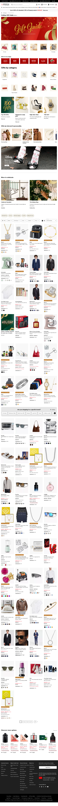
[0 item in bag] (56, 4)
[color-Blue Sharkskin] (30, 281)
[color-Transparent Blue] (23, 503)
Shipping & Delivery (4, 775)
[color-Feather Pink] (45, 340)
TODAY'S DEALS (5, 1)
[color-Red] (5, 565)
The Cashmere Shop (37, 141)
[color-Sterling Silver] (45, 658)
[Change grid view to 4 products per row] (42, 221)
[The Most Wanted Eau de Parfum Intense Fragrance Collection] (5, 738)
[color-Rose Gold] (5, 252)
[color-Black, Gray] (20, 655)
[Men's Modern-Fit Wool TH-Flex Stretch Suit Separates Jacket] (36, 263)
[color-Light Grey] (34, 281)
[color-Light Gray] (36, 310)
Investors (30, 771)
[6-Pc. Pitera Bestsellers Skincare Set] (36, 669)
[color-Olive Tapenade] (50, 443)
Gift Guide (5, 12)
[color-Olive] (5, 503)
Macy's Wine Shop (23, 775)
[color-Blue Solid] (34, 310)
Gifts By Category (17, 215)
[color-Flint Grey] (2, 503)
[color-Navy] (38, 281)
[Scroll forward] (55, 413)
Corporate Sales (32, 767)
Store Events (22, 781)
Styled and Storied (32, 784)
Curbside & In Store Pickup (24, 765)
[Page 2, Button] (37, 721)
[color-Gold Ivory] (4, 535)
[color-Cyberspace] (2, 404)
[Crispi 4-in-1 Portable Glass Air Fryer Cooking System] (7, 384)
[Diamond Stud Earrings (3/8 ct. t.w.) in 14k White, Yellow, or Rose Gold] (21, 232)
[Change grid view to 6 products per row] (44, 220)
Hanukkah (3, 207)
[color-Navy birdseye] (32, 656)
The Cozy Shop (4, 141)
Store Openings (22, 783)
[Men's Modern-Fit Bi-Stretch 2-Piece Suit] (36, 638)
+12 (11, 280)
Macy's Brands (22, 773)
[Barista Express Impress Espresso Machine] (50, 426)
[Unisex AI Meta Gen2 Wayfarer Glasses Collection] (21, 638)
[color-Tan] (36, 281)
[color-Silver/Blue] (50, 627)
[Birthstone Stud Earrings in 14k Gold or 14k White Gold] (7, 575)
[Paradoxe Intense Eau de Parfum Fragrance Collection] (15, 738)
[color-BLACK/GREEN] (2, 687)
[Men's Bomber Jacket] (7, 485)
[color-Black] (52, 281)
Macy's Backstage (23, 771)
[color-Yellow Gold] (2, 252)
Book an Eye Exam (23, 785)
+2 (39, 281)
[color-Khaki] (7, 503)
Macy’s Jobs (31, 776)
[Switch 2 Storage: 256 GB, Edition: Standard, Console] (21, 322)
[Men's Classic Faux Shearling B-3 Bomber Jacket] (21, 607)
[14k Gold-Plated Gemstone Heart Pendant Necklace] (7, 515)
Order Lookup (3, 769)
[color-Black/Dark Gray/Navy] (16, 533)
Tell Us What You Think (23, 787)
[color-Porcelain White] (5, 280)
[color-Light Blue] (52, 595)
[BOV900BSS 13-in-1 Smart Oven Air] (7, 426)
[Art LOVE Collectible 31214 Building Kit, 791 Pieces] (50, 546)
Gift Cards (12, 770)
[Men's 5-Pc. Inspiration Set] (36, 546)
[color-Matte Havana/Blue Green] (18, 443)
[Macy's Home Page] (5, 4)
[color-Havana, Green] (21, 503)
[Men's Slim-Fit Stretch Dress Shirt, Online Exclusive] (50, 575)
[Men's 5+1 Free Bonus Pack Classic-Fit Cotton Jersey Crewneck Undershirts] (7, 292)
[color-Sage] (5, 404)
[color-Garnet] (7, 596)
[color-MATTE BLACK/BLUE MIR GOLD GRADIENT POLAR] (48, 533)
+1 (39, 310)
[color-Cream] (9, 565)
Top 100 (23, 215)
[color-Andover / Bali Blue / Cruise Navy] (36, 622)
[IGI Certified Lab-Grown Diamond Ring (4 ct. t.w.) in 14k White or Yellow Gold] (50, 292)
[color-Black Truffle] (48, 443)
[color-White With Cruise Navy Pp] (2, 310)
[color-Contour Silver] (9, 280)
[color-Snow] (2, 624)
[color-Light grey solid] (34, 656)
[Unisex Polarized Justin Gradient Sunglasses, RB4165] (21, 485)
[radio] (2, 252)
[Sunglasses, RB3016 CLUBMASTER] (7, 669)
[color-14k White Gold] (45, 373)
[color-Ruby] (2, 596)
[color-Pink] (50, 595)
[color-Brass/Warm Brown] (30, 444)
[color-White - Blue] (36, 592)
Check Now (52, 779)
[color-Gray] (4, 372)
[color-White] (46, 340)
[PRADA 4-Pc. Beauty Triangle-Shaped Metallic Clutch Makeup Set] (21, 351)
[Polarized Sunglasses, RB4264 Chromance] (50, 515)
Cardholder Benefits (14, 768)
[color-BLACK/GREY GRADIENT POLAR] (18, 503)
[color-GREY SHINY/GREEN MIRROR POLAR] (50, 533)
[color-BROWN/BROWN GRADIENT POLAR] (16, 503)
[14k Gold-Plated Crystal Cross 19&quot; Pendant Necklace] (36, 455)
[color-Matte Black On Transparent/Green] (23, 443)
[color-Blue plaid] (30, 656)
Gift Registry (22, 789)
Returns (2, 773)
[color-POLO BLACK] (4, 310)
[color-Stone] (4, 404)
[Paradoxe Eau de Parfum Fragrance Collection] (24, 738)
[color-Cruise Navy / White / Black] (38, 622)
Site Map (30, 780)
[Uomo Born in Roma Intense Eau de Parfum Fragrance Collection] (53, 738)
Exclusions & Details (46, 779)
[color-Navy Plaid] (7, 656)
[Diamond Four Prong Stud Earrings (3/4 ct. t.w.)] (50, 351)
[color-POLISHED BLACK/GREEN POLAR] (20, 443)
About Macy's (31, 765)
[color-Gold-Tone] (18, 404)
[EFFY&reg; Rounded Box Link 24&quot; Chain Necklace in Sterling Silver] (36, 515)
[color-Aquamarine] (4, 596)
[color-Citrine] (52, 627)
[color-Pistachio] (2, 280)
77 (35, 721)
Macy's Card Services (14, 774)
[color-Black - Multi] (32, 592)
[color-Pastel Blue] (7, 565)
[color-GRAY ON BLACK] (5, 687)
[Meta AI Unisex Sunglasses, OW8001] (36, 575)
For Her (10, 215)
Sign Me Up (48, 767)
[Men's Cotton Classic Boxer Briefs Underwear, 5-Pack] (21, 515)
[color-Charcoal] (32, 281)
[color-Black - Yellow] (38, 592)
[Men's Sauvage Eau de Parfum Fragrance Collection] (36, 485)
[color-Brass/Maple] (34, 370)
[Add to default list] (46, 733)
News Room (31, 778)
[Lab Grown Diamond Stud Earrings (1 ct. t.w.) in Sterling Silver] (21, 546)
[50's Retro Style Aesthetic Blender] (7, 546)
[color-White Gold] (4, 252)
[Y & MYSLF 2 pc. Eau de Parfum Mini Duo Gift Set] (50, 669)
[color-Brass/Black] (32, 370)
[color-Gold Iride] (7, 718)
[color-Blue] (46, 281)
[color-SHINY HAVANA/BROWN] (7, 687)
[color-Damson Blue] (46, 443)
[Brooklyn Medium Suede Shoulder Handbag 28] (36, 426)
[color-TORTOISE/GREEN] (4, 687)
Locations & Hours (23, 767)
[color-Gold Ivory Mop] (5, 718)
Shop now (45, 10)
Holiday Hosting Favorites (26, 142)
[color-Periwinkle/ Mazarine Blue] (21, 533)
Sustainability (31, 782)
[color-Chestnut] (9, 624)
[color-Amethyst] (9, 596)
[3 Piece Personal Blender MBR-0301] (21, 669)
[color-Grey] (50, 281)
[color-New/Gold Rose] (2, 535)
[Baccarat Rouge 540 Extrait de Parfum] (36, 322)
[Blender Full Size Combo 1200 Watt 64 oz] (7, 351)
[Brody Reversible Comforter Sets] (7, 607)
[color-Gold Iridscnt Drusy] (4, 718)
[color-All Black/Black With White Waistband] (20, 533)
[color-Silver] (48, 340)
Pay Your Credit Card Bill (15, 776)
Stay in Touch (22, 779)
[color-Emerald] (5, 596)
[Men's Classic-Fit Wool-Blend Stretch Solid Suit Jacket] (36, 292)
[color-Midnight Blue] (4, 503)
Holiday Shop (32, 207)
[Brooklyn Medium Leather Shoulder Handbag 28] (36, 351)
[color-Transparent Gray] (16, 443)
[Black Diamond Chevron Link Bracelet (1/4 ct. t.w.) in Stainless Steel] (21, 384)
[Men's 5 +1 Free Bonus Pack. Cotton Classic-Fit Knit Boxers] (36, 384)
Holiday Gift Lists (30, 215)
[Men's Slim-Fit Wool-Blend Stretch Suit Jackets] (50, 263)
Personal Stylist (22, 777)
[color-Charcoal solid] (38, 656)
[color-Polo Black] (34, 622)
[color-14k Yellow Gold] (46, 373)
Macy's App (22, 769)
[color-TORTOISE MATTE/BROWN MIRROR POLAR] (46, 533)
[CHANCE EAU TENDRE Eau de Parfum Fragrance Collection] (50, 485)
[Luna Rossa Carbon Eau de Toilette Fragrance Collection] (34, 738)
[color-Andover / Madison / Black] (32, 622)
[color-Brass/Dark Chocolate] (32, 444)
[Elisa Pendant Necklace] (7, 698)
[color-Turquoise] (46, 627)
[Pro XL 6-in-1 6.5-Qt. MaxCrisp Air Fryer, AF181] (36, 232)
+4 (10, 624)
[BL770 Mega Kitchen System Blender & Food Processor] (21, 263)
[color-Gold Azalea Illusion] (2, 718)
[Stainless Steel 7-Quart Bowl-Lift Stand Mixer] (50, 322)
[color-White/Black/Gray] (18, 533)
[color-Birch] (4, 624)
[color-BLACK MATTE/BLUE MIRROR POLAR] (45, 533)
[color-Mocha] (4, 472)
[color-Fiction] (7, 624)
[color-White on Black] (4, 280)
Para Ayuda (3, 771)
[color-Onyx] (45, 627)
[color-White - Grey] (34, 592)
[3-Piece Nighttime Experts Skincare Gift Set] (21, 455)
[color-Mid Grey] (38, 310)
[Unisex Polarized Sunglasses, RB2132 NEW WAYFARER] (21, 426)
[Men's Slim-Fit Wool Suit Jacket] (7, 638)
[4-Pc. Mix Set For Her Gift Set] (21, 292)
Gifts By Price (4, 215)
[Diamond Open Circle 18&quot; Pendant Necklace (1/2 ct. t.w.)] (50, 638)
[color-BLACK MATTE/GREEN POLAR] (21, 443)
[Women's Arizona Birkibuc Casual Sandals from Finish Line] (7, 455)
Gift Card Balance (13, 772)
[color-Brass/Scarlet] (30, 370)
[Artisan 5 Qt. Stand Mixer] (7, 263)
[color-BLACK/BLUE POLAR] (20, 503)
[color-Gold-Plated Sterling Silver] (46, 658)
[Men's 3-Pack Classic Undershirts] (36, 607)
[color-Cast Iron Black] (50, 340)
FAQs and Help (3, 765)
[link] (7, 247)
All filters (53, 409)
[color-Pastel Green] (2, 565)
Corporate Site (31, 769)
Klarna (2, 767)
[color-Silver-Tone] (16, 404)
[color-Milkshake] (7, 280)
